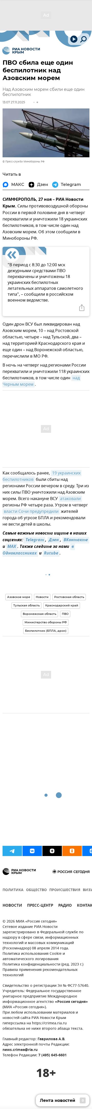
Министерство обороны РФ (46, 622)
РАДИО (65, 906)
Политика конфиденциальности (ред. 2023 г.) (43, 965)
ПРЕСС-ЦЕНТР (40, 906)
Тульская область (26, 605)
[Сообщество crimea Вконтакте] (32, 851)
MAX (11, 547)
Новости (42, 597)
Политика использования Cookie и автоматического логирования (34, 956)
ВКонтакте (76, 540)
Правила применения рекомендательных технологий (40, 972)
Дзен (54, 540)
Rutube (51, 553)
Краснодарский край (61, 605)
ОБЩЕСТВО (36, 890)
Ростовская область (69, 597)
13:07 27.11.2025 (14, 102)
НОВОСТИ (12, 906)
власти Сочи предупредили (31, 511)
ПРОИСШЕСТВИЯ (64, 890)
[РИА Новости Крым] (21, 51)
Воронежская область (39, 614)
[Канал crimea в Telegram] (12, 851)
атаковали (70, 499)
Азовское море (18, 597)
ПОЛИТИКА (13, 890)
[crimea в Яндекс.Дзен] (52, 851)
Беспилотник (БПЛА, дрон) (45, 631)
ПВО (65, 614)
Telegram (34, 540)
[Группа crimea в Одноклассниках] (72, 851)
